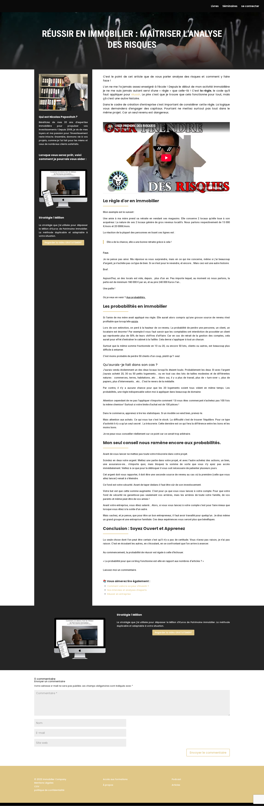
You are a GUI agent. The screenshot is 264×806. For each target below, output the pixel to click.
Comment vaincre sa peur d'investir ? (128, 586)
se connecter (250, 6)
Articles (176, 784)
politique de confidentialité (49, 790)
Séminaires (229, 6)
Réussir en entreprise (119, 594)
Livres (215, 6)
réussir (135, 94)
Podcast (176, 779)
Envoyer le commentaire (208, 752)
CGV (36, 786)
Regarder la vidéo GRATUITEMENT (63, 242)
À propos (108, 784)
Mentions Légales (43, 782)
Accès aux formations (115, 779)
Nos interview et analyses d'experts (127, 590)
